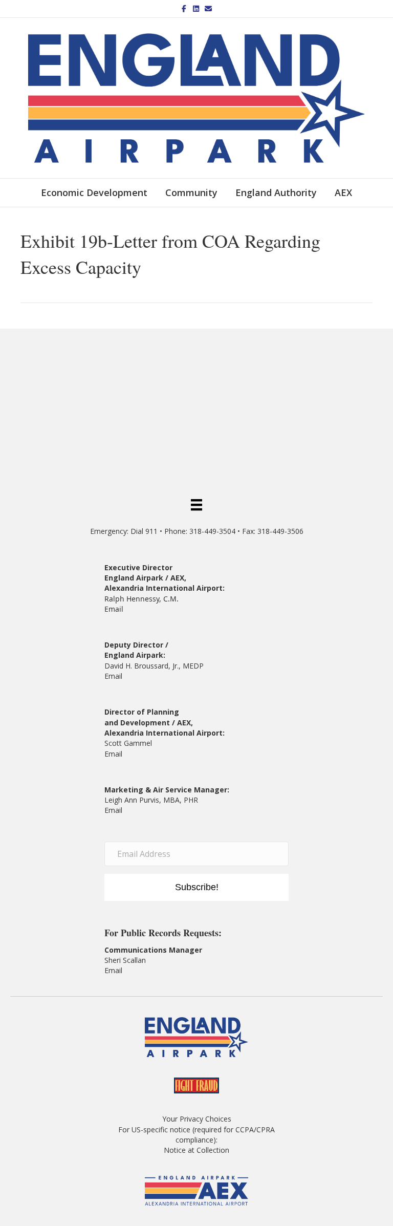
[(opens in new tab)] (197, 1190)
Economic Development (94, 192)
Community (191, 192)
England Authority (276, 192)
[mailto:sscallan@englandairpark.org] (123, 970)
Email (113, 609)
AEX (343, 192)
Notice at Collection (196, 1150)
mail (115, 754)
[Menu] (196, 504)
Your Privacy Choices (196, 1119)
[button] (196, 887)
